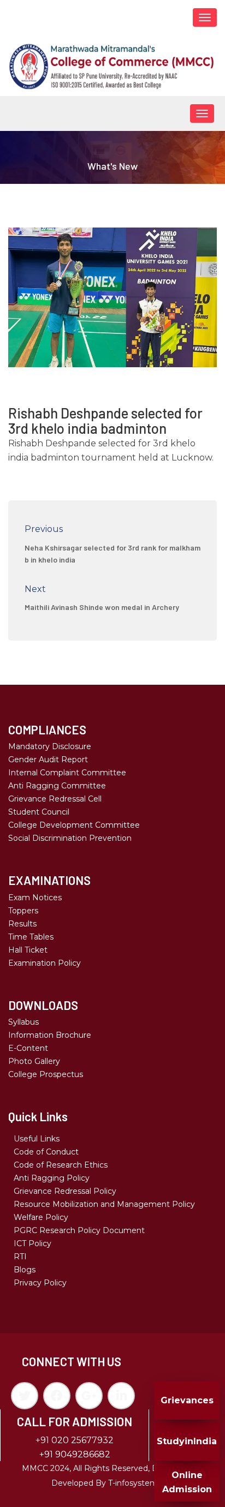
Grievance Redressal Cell (55, 799)
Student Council (38, 812)
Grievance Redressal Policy (65, 1191)
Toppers (23, 911)
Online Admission (187, 1482)
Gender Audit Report (48, 759)
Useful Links (37, 1139)
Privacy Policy (40, 1283)
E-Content (28, 1048)
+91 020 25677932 (74, 1440)
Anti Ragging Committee (57, 786)
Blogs (24, 1270)
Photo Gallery (34, 1061)
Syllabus (23, 1022)
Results (22, 924)
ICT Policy (32, 1243)
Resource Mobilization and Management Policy (104, 1204)
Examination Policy (44, 963)
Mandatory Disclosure (49, 746)
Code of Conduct (46, 1152)
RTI (20, 1256)
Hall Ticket (28, 950)
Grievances (187, 1400)
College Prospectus (45, 1074)
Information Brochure (49, 1035)
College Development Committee (74, 825)
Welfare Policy (41, 1217)
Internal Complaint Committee (67, 773)
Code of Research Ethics (61, 1165)
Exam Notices (35, 897)
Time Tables (31, 937)
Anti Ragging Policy (52, 1178)
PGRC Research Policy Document (79, 1230)
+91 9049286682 (74, 1454)
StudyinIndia (187, 1441)
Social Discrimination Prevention (70, 838)
